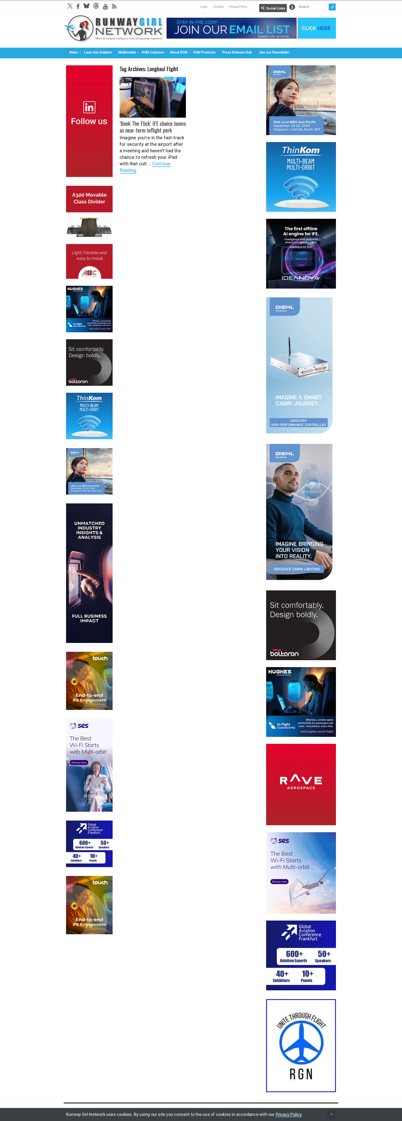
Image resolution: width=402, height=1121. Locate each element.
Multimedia (127, 52)
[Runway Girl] (114, 40)
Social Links (275, 8)
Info (292, 7)
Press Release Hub (237, 52)
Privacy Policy (238, 6)
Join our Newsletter (273, 52)
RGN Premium (204, 52)
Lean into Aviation (98, 52)
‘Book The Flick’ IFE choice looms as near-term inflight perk (153, 126)
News (73, 52)
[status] (331, 1114)
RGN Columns (153, 52)
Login (204, 6)
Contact (218, 6)
